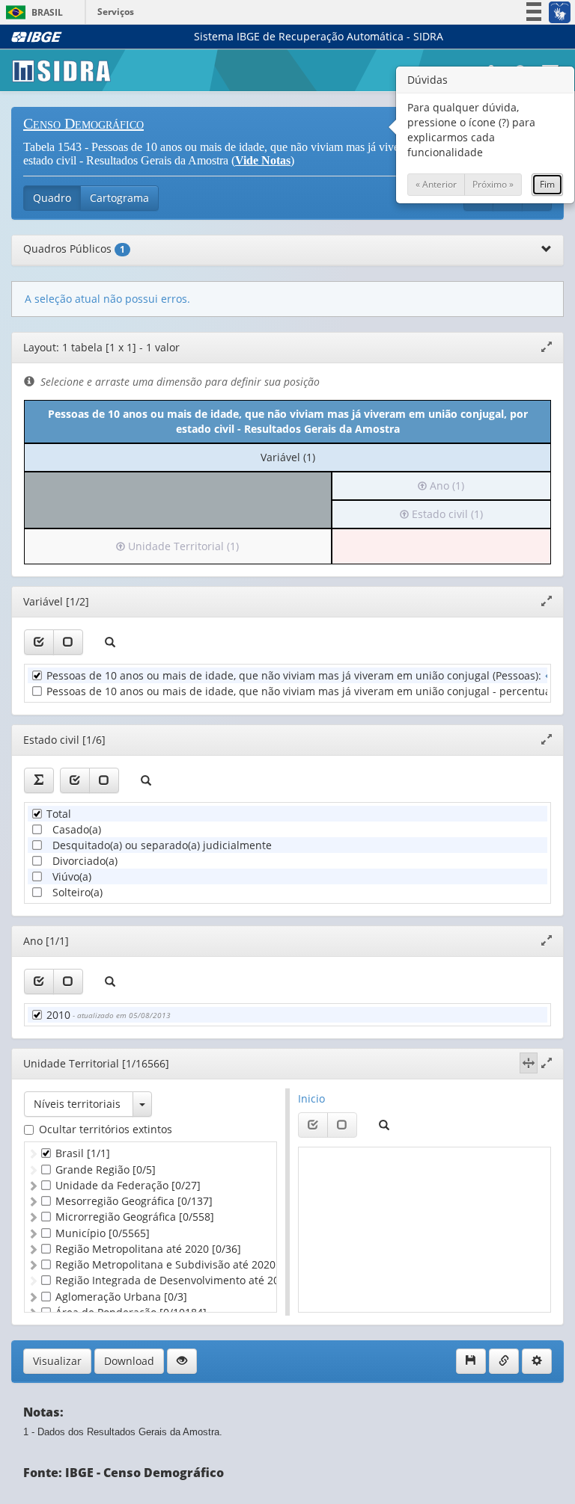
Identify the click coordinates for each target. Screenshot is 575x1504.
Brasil (31, 12)
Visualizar (57, 1361)
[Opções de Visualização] (182, 1361)
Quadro (52, 198)
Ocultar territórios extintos (105, 1129)
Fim (547, 184)
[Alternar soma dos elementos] (39, 780)
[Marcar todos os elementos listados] (39, 642)
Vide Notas (262, 160)
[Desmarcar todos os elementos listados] (68, 642)
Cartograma (119, 198)
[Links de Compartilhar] (504, 1361)
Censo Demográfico (83, 123)
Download (129, 1361)
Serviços (115, 11)
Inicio (311, 1098)
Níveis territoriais (77, 1104)
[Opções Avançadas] (537, 1361)
